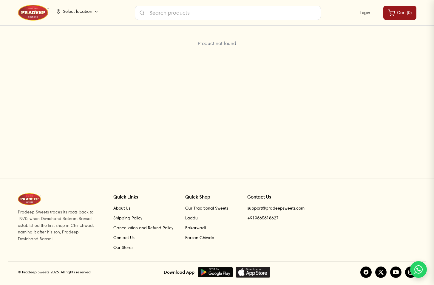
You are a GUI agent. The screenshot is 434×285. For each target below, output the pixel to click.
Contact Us (124, 237)
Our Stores (123, 247)
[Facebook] (366, 272)
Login (365, 12)
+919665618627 (263, 218)
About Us (121, 208)
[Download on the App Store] (253, 272)
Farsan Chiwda (199, 237)
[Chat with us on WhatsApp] (418, 269)
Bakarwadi (195, 227)
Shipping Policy (127, 218)
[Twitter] (381, 272)
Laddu (191, 218)
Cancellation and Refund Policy (143, 227)
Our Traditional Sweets (206, 208)
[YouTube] (395, 272)
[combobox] (228, 13)
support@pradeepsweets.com (276, 208)
